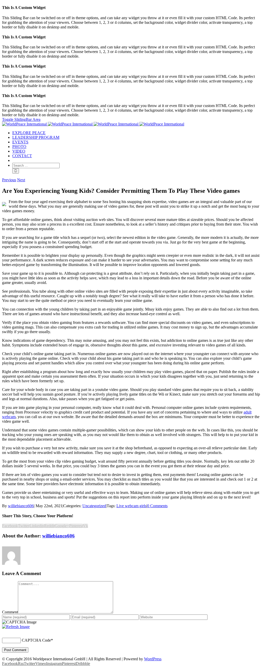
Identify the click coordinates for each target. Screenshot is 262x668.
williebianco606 (21, 506)
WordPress (152, 659)
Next (21, 180)
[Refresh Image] (16, 626)
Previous (9, 180)
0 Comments (157, 506)
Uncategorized (94, 506)
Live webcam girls (131, 506)
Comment (10, 612)
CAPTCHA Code (36, 640)
